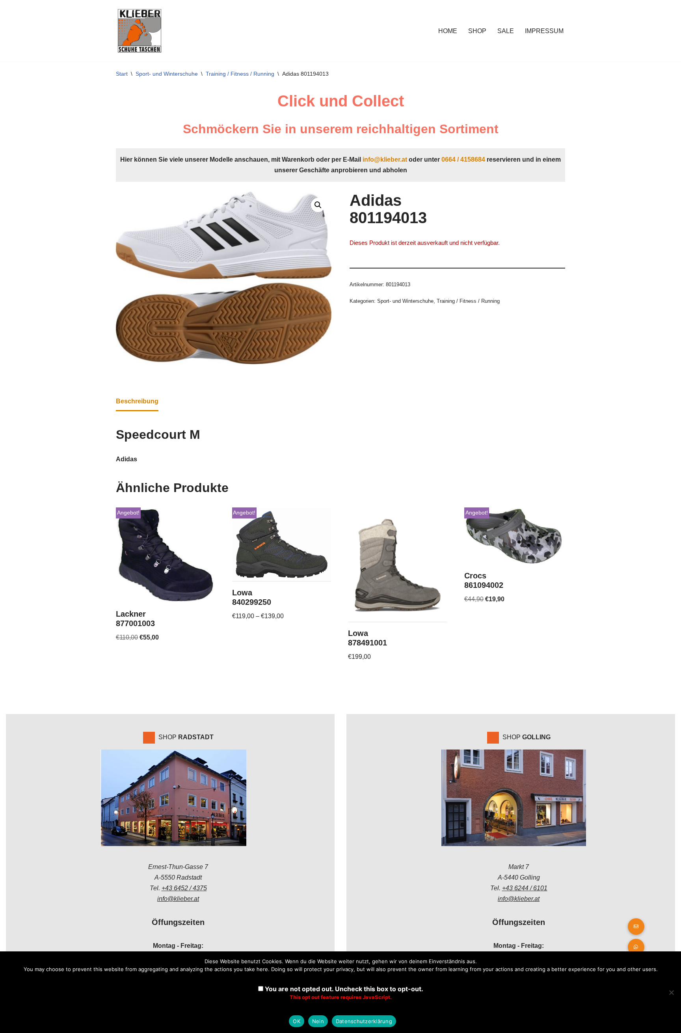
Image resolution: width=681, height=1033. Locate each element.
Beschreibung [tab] (137, 401)
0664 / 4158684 (463, 159)
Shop (477, 31)
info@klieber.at (385, 159)
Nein (318, 1021)
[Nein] (671, 992)
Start (122, 74)
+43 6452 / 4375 (184, 888)
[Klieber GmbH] (139, 30)
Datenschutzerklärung (364, 1021)
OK (296, 1021)
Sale (505, 31)
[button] (318, 205)
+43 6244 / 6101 (524, 888)
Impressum (544, 31)
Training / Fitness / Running (240, 74)
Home (447, 31)
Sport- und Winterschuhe (167, 74)
